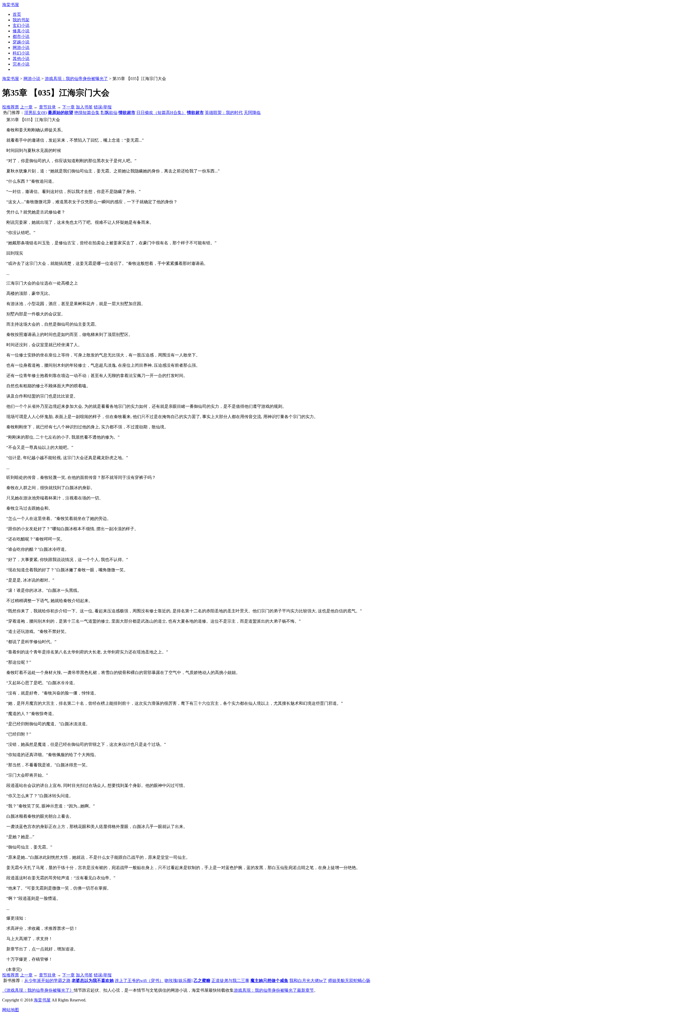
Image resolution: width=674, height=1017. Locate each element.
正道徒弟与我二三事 (230, 980)
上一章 (26, 107)
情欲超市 (126, 112)
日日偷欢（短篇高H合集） (161, 112)
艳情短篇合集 (87, 112)
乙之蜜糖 (202, 980)
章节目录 (47, 107)
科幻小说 (21, 53)
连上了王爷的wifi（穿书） (139, 980)
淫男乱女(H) (35, 112)
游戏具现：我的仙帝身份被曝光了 (76, 78)
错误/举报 (103, 107)
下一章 (68, 107)
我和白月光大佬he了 (308, 980)
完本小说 (21, 64)
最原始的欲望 (60, 112)
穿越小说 (21, 42)
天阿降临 (252, 112)
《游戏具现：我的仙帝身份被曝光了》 (38, 990)
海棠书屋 (10, 4)
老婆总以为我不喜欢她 (93, 980)
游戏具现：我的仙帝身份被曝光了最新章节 (274, 990)
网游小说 (21, 47)
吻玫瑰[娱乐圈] (178, 980)
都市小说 (21, 36)
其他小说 (21, 58)
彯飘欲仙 (109, 112)
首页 (17, 14)
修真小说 (21, 31)
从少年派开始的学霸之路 (47, 980)
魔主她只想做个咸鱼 (269, 980)
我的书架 (21, 20)
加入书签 (84, 107)
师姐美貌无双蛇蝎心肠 (349, 980)
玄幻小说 (21, 25)
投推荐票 (10, 107)
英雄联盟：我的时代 (224, 112)
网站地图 (10, 1010)
